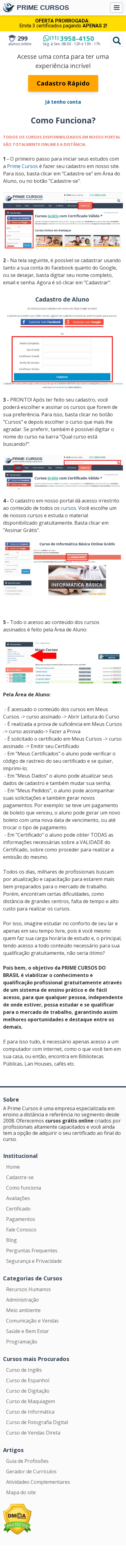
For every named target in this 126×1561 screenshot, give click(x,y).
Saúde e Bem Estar (27, 1331)
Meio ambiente (23, 1310)
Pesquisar (117, 40)
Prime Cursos (22, 166)
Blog (11, 1240)
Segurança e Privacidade (34, 1261)
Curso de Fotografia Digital (37, 1422)
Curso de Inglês (24, 1370)
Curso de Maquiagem (30, 1401)
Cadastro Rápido (63, 83)
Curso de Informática (30, 1411)
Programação (21, 1341)
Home (13, 1166)
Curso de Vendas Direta (33, 1432)
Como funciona (23, 1187)
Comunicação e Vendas (32, 1320)
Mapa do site (21, 1492)
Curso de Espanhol (27, 1380)
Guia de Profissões (27, 1461)
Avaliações (18, 1198)
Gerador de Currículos (31, 1471)
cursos (68, 508)
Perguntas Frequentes (31, 1250)
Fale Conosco (21, 1229)
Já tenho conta (63, 101)
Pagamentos (20, 1219)
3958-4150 (72, 38)
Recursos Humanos (28, 1289)
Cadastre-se (20, 1177)
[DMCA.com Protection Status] (17, 1518)
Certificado (18, 1208)
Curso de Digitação (28, 1390)
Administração (22, 1299)
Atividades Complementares (38, 1482)
